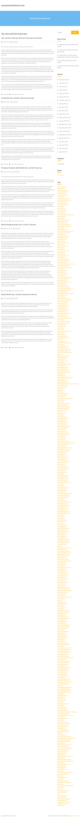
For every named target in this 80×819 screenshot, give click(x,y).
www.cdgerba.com (61, 735)
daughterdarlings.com (62, 195)
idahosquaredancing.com (63, 323)
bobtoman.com (61, 249)
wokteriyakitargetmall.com (63, 370)
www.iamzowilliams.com (63, 713)
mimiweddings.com (62, 797)
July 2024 (61, 141)
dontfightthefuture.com (63, 306)
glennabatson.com (61, 454)
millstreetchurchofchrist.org (64, 759)
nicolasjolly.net (60, 474)
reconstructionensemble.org (64, 561)
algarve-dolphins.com (62, 533)
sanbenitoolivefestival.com (63, 426)
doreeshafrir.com (61, 492)
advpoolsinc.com (61, 585)
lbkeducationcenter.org (63, 393)
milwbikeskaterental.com (63, 541)
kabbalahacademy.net (62, 357)
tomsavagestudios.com (63, 382)
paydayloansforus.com (63, 219)
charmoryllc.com (61, 438)
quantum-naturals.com (63, 746)
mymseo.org (60, 787)
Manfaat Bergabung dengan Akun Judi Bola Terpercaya (18, 225)
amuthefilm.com (61, 470)
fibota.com (59, 733)
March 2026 (62, 90)
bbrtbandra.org (61, 241)
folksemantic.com (61, 326)
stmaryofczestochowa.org (63, 502)
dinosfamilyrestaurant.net (63, 287)
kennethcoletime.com (62, 508)
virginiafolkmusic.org (62, 385)
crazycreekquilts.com (62, 462)
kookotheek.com (61, 257)
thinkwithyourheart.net (62, 316)
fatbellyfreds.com (61, 728)
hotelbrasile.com (61, 269)
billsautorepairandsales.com (64, 744)
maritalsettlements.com (63, 539)
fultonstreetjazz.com (62, 270)
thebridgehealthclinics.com (63, 618)
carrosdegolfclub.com (62, 292)
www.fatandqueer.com (63, 664)
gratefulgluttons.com (62, 421)
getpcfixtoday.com (61, 239)
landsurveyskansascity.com (64, 667)
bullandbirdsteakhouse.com (64, 680)
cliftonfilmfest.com (62, 311)
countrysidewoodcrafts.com (64, 224)
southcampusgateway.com (64, 260)
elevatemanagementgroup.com (65, 772)
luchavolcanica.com (62, 564)
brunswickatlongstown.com (64, 511)
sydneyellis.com (61, 374)
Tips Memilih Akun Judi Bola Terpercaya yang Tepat (17, 98)
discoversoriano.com (62, 431)
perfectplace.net (61, 397)
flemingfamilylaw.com (62, 777)
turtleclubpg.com (61, 569)
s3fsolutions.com (61, 296)
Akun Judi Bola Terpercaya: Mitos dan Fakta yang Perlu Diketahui (21, 38)
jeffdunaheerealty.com (63, 654)
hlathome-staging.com (62, 369)
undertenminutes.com (62, 205)
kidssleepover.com (61, 216)
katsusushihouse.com (62, 479)
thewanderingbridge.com (63, 505)
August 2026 (62, 79)
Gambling (5, 94)
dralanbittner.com (61, 334)
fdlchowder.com (61, 677)
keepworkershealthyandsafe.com (65, 231)
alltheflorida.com (61, 754)
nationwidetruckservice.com (64, 567)
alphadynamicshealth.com (63, 764)
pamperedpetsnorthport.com (64, 342)
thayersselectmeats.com (63, 611)
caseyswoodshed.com (62, 592)
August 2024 (62, 138)
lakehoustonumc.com (62, 636)
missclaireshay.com (62, 187)
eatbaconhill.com (61, 213)
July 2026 (61, 83)
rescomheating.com (62, 795)
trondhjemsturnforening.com (64, 739)
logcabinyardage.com (62, 628)
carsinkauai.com (61, 758)
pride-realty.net (61, 762)
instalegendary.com (62, 229)
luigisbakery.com (61, 697)
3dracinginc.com (61, 439)
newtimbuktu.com (61, 209)
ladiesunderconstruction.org (64, 282)
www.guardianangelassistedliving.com (66, 738)
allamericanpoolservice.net (63, 378)
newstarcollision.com (62, 360)
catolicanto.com (61, 392)
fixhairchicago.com (61, 593)
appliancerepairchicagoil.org (64, 226)
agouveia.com (60, 784)
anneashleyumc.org (62, 666)
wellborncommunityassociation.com (66, 264)
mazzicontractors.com (62, 721)
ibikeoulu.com (60, 498)
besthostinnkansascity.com (64, 799)
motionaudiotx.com (62, 792)
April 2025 (62, 110)
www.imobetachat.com (63, 631)
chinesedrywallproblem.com (64, 552)
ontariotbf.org (60, 228)
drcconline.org (60, 580)
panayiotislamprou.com (63, 259)
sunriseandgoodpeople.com (64, 551)
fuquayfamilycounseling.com (64, 782)
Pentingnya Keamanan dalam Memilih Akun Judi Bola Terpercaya (21, 168)
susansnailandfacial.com (13, 5)
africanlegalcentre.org (62, 477)
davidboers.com (61, 630)
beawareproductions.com (63, 495)
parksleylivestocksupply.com (64, 406)
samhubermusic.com (62, 803)
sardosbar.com (61, 328)
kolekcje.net (60, 390)
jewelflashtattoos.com (62, 237)
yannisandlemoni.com (62, 336)
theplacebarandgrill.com (63, 582)
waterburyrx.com (61, 584)
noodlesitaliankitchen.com (63, 232)
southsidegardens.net (62, 718)
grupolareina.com (61, 275)
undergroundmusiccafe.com (64, 802)
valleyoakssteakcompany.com (64, 590)
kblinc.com (59, 339)
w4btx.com (60, 354)
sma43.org (59, 685)
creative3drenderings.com (63, 625)
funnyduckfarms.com (62, 769)
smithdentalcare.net (62, 800)
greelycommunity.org (62, 480)
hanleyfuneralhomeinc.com (64, 349)
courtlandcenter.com (62, 575)
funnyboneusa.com (62, 557)
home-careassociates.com (63, 403)
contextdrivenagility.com (63, 497)
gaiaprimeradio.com (62, 520)
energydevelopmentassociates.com (66, 293)
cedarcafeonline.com (62, 201)
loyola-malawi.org (61, 413)
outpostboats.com (61, 416)
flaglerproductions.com (63, 457)
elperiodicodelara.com (62, 190)
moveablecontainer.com (63, 273)
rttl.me (58, 794)
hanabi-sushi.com (61, 698)
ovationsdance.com (62, 387)
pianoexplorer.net (61, 717)
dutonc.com (60, 523)
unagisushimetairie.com (63, 236)
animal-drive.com (61, 607)
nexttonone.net (61, 639)
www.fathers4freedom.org (63, 649)
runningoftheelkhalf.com (63, 653)
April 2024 (62, 152)
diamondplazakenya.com (63, 741)
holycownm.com (61, 566)
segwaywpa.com (61, 615)
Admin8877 (15, 42)
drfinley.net (60, 776)
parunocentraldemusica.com (64, 736)
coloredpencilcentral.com (63, 310)
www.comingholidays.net (63, 434)
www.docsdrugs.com (62, 674)
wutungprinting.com (62, 538)
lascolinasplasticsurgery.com (64, 682)
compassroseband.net (62, 603)
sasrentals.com (61, 362)
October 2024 (63, 131)
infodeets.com (60, 196)
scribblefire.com (61, 400)
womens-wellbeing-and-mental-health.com (68, 383)
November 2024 (63, 128)
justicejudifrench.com (62, 503)
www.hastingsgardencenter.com (65, 715)
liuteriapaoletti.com (62, 549)
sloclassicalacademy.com (63, 451)
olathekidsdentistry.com (63, 347)
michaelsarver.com (62, 365)
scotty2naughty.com (62, 490)
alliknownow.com (61, 446)
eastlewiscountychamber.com (64, 447)
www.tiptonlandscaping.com (64, 690)
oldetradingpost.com (62, 280)
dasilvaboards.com (61, 452)
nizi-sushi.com (60, 516)
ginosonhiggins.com (62, 536)
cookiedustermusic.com (63, 559)
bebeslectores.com (62, 283)
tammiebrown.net (61, 521)
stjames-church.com (62, 488)
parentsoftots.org (61, 623)
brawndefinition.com (62, 459)
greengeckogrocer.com (63, 367)
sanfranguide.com (61, 436)
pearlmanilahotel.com (62, 246)
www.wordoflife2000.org (63, 321)
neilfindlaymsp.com (62, 577)
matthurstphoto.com (62, 753)
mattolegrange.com (62, 526)
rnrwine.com (60, 779)
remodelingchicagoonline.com (64, 687)
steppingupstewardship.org (64, 692)
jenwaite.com (60, 771)
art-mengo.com (61, 518)
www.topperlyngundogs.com (64, 651)
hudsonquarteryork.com (63, 731)
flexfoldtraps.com (61, 659)
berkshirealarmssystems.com (64, 331)
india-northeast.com (62, 303)
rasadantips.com (61, 208)
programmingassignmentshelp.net (65, 214)
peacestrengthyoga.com (63, 656)
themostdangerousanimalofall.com (66, 442)
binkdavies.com (61, 464)
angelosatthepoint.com (63, 587)
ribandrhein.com (61, 388)
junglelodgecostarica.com (63, 528)
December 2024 (63, 124)
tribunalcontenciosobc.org (63, 449)
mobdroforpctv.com (62, 423)
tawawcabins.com (61, 324)
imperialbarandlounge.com (63, 313)
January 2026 (62, 97)
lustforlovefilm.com (62, 472)
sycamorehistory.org (62, 708)
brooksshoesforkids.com (63, 610)
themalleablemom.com (63, 506)
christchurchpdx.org (62, 465)
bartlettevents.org (61, 272)
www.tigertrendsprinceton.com (64, 648)
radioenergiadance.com (63, 255)
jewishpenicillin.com (62, 380)
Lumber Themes (75, 815)
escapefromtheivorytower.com (64, 300)
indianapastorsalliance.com (64, 589)
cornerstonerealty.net (62, 710)
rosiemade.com (61, 344)
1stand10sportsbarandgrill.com (65, 352)
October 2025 (63, 104)
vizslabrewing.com (61, 333)
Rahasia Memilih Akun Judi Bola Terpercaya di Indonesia (19, 294)
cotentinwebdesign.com (63, 278)
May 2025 (62, 107)
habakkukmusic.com (62, 638)
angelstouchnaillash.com (63, 356)
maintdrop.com (61, 247)
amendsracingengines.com (64, 661)
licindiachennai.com (62, 193)
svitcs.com (59, 600)
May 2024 (62, 148)
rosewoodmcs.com (62, 707)
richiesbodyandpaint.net (63, 191)
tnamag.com (60, 608)
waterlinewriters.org (62, 620)
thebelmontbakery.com (63, 221)
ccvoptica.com (60, 694)
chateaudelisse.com (62, 262)
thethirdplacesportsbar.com (64, 723)
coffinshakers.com (61, 500)
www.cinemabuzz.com (63, 703)
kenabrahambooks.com (63, 467)
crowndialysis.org (61, 375)
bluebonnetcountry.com (63, 242)
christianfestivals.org (62, 529)
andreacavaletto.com (62, 405)
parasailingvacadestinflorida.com (65, 761)
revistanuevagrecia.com (63, 487)
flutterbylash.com (61, 766)
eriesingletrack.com (62, 341)
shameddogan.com (62, 621)
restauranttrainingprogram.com (65, 377)
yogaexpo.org (60, 401)
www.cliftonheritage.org (63, 684)
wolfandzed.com (61, 700)
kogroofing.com (61, 252)
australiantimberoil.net (62, 285)
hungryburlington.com (62, 510)
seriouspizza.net (61, 602)
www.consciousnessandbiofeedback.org (67, 712)
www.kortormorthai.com (63, 662)
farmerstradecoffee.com (63, 626)
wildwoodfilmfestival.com (63, 265)
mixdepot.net (60, 705)
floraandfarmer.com (62, 295)
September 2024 (63, 134)
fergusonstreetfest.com (63, 749)
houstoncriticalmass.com (63, 441)
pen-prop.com (60, 646)
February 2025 (63, 117)
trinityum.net (60, 720)
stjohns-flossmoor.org (62, 556)
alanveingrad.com (61, 534)
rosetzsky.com (60, 484)
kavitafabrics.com (61, 562)
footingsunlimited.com (62, 671)
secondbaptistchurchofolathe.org (65, 785)
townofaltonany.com (62, 544)
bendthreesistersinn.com (63, 554)
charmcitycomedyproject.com (64, 493)
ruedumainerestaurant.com (64, 482)
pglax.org (59, 546)
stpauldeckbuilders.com (63, 669)
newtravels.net (61, 218)
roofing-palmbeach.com (63, 305)
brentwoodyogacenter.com (64, 689)
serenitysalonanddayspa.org (64, 200)
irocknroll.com (60, 319)
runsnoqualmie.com (62, 672)
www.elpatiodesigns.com (63, 730)
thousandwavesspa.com (63, 574)
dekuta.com (60, 702)
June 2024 (62, 145)
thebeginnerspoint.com (63, 433)
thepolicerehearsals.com (63, 444)
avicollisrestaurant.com (63, 579)
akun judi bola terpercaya (17, 94)
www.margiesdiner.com (63, 675)
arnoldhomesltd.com (62, 308)
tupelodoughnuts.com (62, 346)
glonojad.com (60, 485)
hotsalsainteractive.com (63, 198)
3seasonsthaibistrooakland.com (65, 398)
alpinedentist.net (61, 254)
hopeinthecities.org (62, 420)
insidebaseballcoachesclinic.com (65, 756)
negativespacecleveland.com (64, 548)
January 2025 (62, 121)
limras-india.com (61, 188)
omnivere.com (60, 206)
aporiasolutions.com (62, 613)
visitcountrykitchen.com (63, 531)
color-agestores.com (62, 410)
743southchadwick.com (63, 301)
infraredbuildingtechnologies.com (65, 288)
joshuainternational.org (63, 643)
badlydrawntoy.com (62, 634)
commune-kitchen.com (63, 469)
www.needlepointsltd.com (63, 679)
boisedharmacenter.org (63, 408)
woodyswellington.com (63, 726)
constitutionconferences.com (64, 597)
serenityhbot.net (61, 641)
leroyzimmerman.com (62, 774)
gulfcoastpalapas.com (62, 616)
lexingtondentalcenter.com (63, 372)
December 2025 (63, 100)
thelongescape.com (62, 525)
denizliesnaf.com (61, 595)
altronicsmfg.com (61, 211)
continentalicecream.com (63, 461)
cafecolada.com (61, 429)
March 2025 (62, 114)
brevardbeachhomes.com (63, 298)
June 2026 (62, 86)
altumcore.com (61, 605)
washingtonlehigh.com (62, 695)
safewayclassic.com (62, 223)
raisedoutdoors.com (62, 315)
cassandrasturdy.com (62, 424)
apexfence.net (60, 805)
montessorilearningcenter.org (64, 748)
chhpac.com (60, 789)
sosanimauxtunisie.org (62, 251)
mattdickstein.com (61, 633)
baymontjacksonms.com (63, 543)
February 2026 (63, 93)
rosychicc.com (60, 415)
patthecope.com (61, 598)
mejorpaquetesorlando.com (64, 351)
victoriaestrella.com (62, 572)
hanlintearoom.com (62, 767)
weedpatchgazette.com (63, 337)
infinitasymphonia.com (62, 475)
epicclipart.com (61, 244)
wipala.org (59, 411)
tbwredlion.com (61, 743)
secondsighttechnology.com (64, 364)
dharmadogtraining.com (63, 790)
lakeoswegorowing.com (63, 780)
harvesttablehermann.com (63, 290)
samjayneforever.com (62, 751)
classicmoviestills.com (62, 428)
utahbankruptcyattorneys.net (64, 318)
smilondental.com (61, 359)
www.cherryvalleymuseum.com (65, 277)
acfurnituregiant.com (62, 203)
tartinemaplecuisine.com (63, 513)
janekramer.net (61, 515)
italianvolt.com (60, 329)
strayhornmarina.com (62, 456)
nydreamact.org (61, 234)
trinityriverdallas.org (62, 395)
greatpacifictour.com (62, 570)
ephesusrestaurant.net (63, 725)
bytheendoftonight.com (63, 418)
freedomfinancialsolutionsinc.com (65, 657)
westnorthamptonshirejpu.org (64, 267)
